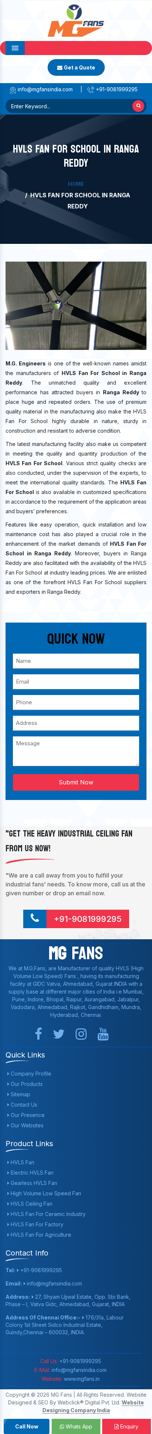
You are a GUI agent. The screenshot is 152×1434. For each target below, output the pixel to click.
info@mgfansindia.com (44, 89)
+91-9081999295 (116, 89)
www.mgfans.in (81, 1379)
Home (76, 184)
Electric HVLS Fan (31, 1172)
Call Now (26, 1426)
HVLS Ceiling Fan (30, 1203)
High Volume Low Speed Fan (45, 1193)
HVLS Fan (21, 1162)
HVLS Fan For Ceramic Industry (47, 1214)
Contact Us (23, 1104)
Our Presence (27, 1115)
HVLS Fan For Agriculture (40, 1235)
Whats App (78, 1426)
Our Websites (26, 1125)
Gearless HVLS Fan (33, 1183)
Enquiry (128, 1426)
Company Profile (30, 1073)
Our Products (26, 1084)
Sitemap (19, 1094)
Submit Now (76, 782)
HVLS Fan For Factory (36, 1224)
